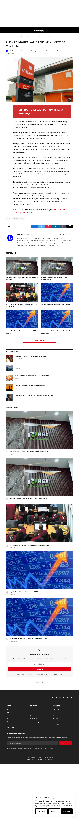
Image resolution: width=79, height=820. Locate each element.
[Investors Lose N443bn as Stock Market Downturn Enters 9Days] (57, 319)
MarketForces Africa (11, 36)
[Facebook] (7, 111)
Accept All (66, 811)
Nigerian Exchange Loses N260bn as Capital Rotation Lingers (54, 278)
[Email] (7, 129)
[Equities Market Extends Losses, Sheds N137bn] (57, 292)
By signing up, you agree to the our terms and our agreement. (40, 674)
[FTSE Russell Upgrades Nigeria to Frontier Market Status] (9, 358)
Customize (41, 811)
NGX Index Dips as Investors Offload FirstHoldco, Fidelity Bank (21, 305)
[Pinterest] (7, 124)
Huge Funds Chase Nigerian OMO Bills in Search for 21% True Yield (34, 395)
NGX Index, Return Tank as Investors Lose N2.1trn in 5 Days (22, 332)
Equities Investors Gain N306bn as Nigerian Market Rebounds (22, 278)
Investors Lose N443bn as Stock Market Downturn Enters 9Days (56, 332)
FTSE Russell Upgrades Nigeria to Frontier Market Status (31, 356)
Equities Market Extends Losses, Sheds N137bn (55, 304)
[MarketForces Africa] (39, 30)
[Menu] (8, 30)
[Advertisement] (39, 13)
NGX (22, 218)
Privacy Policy (52, 674)
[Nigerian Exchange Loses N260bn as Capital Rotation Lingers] (57, 266)
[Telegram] (7, 142)
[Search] (71, 30)
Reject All (54, 811)
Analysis (21, 36)
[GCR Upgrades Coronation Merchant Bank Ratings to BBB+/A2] (9, 368)
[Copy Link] (7, 151)
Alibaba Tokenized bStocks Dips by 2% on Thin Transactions (32, 376)
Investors (16, 218)
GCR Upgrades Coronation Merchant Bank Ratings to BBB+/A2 (32, 366)
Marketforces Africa (17, 51)
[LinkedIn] (7, 120)
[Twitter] (7, 115)
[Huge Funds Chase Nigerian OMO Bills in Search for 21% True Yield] (9, 397)
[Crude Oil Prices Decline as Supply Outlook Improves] (9, 387)
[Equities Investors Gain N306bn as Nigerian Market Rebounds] (22, 266)
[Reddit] (7, 138)
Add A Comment (39, 340)
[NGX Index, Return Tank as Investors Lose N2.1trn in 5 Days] (22, 319)
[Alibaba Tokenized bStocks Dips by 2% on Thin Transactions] (9, 378)
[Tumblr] (7, 133)
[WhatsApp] (7, 147)
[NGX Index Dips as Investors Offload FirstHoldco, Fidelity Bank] (22, 292)
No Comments (62, 51)
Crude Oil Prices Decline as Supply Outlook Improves (29, 385)
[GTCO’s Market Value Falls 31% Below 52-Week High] (39, 79)
